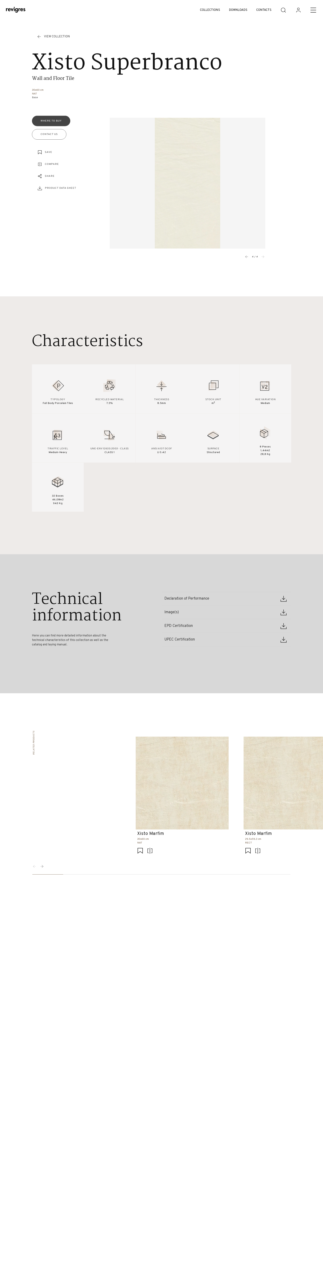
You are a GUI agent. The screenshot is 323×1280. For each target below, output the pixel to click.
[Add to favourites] (140, 851)
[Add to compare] (150, 851)
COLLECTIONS (210, 10)
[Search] (283, 10)
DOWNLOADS (238, 10)
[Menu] (313, 10)
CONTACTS (263, 10)
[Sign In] (298, 10)
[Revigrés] (15, 10)
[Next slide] (263, 257)
